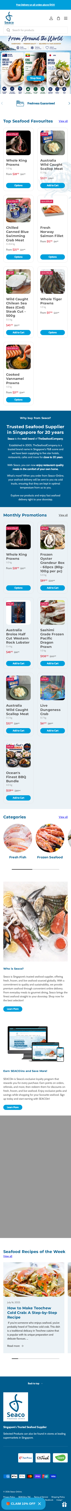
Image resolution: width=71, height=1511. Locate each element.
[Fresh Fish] (17, 838)
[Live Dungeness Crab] (52, 688)
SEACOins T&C (24, 1497)
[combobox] (35, 30)
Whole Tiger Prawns (51, 301)
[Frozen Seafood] (50, 838)
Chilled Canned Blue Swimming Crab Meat (17, 234)
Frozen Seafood (50, 857)
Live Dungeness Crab (50, 710)
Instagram (60, 1500)
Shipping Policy (58, 1497)
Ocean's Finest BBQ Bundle (16, 777)
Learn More (13, 1008)
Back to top (34, 1383)
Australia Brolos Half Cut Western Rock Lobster (18, 636)
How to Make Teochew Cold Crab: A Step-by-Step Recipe (32, 1312)
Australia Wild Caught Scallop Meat (51, 164)
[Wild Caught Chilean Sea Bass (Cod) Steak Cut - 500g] (18, 281)
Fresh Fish (17, 857)
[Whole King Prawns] (18, 143)
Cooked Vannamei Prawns (15, 379)
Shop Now (35, 78)
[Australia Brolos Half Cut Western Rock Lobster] (18, 612)
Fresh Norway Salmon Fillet (52, 232)
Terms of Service (41, 1497)
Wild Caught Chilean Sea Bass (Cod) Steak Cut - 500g (17, 307)
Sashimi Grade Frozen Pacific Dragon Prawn (52, 638)
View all (63, 121)
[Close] (39, 1503)
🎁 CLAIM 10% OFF (21, 1503)
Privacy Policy (9, 1497)
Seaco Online (16, 1491)
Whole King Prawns (16, 162)
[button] (58, 18)
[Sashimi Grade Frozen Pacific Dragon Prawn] (52, 612)
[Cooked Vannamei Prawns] (18, 357)
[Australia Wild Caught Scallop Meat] (52, 143)
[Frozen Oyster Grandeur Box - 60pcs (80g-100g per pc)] (52, 537)
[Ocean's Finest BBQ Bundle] (18, 755)
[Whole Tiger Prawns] (52, 281)
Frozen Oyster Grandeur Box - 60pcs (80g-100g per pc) (52, 562)
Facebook (49, 1500)
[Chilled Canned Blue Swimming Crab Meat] (18, 210)
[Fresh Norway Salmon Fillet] (52, 210)
